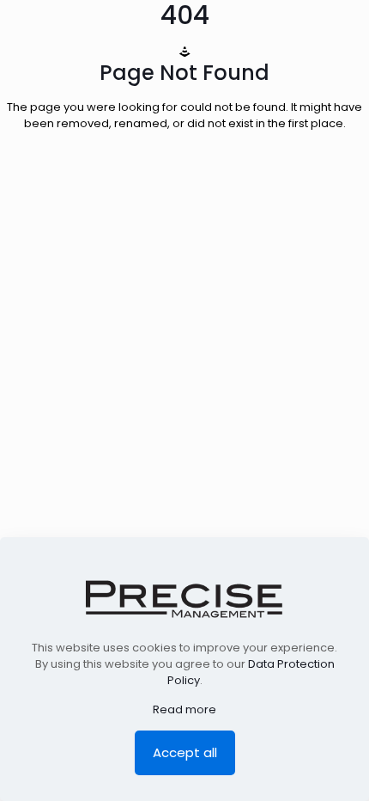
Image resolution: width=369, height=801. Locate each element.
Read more (184, 709)
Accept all (185, 752)
